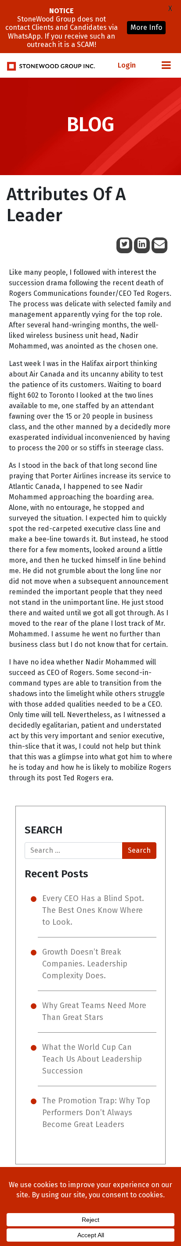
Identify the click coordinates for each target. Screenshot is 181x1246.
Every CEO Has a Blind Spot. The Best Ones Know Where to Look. (93, 910)
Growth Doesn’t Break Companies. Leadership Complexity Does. (84, 963)
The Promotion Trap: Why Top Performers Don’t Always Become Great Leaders (96, 1112)
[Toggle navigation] (166, 65)
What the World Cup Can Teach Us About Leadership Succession (92, 1059)
